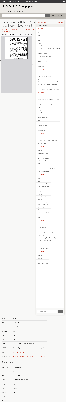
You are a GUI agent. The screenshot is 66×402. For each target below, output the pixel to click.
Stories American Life (43, 102)
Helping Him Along (42, 202)
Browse (9, 1)
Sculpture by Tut (41, 107)
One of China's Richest (43, 117)
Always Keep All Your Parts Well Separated (48, 87)
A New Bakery (41, 46)
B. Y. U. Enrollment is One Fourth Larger (47, 140)
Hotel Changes (41, 59)
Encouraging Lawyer (42, 125)
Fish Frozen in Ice (42, 194)
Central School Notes (43, 266)
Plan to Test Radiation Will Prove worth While (48, 84)
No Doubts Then (41, 130)
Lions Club (40, 51)
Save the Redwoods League (44, 76)
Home (3, 1)
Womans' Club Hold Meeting (44, 56)
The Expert (40, 128)
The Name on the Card (43, 184)
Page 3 (42, 92)
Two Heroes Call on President (45, 104)
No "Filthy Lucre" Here (43, 207)
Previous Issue (42, 22)
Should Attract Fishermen (44, 212)
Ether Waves (41, 191)
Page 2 (42, 70)
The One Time (41, 123)
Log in (63, 1)
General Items (41, 66)
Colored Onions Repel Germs (44, 240)
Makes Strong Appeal (43, 243)
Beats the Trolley (42, 143)
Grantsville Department (43, 158)
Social (39, 40)
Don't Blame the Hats (43, 263)
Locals (39, 261)
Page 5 (42, 146)
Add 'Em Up (40, 189)
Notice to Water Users (43, 161)
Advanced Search (57, 16)
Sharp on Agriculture (43, 112)
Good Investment (42, 199)
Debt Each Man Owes (43, 204)
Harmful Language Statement (29, 1)
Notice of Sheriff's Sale (43, 153)
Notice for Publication (43, 166)
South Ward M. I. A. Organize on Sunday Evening (49, 48)
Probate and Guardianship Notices (46, 155)
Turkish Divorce (41, 235)
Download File (6, 29)
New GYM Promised (42, 38)
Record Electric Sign (42, 197)
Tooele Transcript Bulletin (12, 11)
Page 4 (42, 134)
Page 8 (42, 251)
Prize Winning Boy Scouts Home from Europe (48, 99)
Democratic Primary (42, 61)
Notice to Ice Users (42, 53)
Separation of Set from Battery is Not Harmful (48, 89)
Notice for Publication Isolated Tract (46, 168)
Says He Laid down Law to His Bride (46, 232)
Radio (39, 79)
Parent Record (6, 31)
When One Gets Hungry (43, 186)
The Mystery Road (42, 227)
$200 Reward (41, 64)
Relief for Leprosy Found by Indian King (47, 238)
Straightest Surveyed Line (44, 171)
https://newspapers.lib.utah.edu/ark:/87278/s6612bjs (29, 356)
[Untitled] (40, 33)
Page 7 (42, 220)
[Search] (47, 15)
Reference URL (20, 29)
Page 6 (42, 174)
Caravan (40, 43)
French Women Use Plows (44, 248)
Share (13, 29)
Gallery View (30, 29)
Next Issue (60, 22)
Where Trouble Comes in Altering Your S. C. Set (49, 81)
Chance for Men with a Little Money (46, 115)
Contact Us (16, 1)
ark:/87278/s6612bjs (19, 352)
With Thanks (40, 209)
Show (14, 401)
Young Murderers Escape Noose (45, 110)
